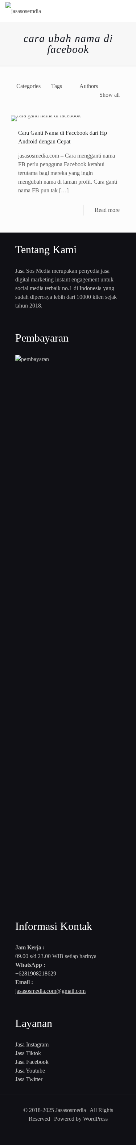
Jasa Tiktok (28, 1053)
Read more (107, 210)
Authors (88, 86)
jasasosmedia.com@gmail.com (50, 991)
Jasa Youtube (30, 1070)
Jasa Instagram (32, 1044)
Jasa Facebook (32, 1062)
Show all (109, 95)
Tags (56, 86)
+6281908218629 (35, 973)
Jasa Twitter (28, 1079)
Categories (28, 86)
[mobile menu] (126, 11)
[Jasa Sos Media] (23, 11)
